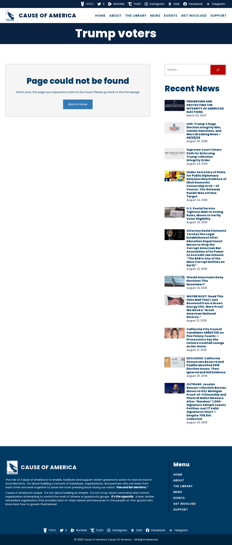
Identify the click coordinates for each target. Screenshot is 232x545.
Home (100, 15)
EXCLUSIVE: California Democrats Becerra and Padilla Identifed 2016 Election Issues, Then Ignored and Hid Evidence (206, 365)
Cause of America (47, 15)
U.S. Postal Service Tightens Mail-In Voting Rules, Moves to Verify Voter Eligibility (205, 213)
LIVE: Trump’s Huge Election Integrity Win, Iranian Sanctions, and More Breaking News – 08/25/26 (204, 130)
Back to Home (78, 104)
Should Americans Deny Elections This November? (205, 281)
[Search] (218, 70)
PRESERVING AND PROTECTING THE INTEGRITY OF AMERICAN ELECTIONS (205, 106)
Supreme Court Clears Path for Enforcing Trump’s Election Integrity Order (204, 155)
